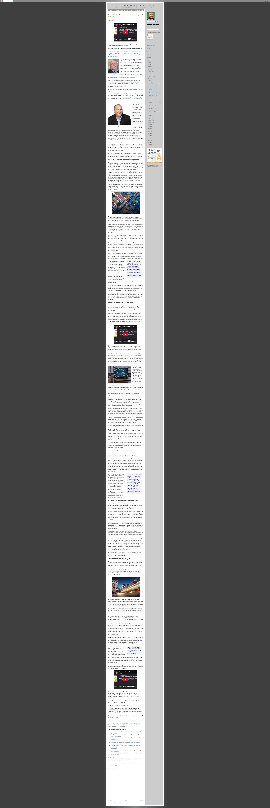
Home (126, 800)
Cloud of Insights (150, 46)
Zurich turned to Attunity (125, 516)
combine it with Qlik (112, 189)
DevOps (133, 218)
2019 (149, 69)
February (151, 120)
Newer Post (110, 800)
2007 (149, 144)
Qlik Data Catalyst (114, 258)
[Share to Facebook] (112, 20)
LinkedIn (148, 51)
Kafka (142, 117)
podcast (115, 48)
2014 (149, 131)
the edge (136, 65)
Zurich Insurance (116, 503)
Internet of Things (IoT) (130, 95)
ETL (138, 132)
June (150, 82)
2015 (149, 130)
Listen (109, 48)
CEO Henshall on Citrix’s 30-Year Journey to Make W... (155, 103)
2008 (149, 142)
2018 (149, 124)
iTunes (123, 48)
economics (134, 759)
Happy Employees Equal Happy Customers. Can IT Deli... (155, 93)
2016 (149, 128)
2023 (149, 62)
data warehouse (112, 270)
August (150, 78)
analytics (115, 758)
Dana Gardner (123, 51)
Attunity (119, 83)
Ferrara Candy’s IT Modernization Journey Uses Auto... (155, 112)
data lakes (138, 138)
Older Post (142, 800)
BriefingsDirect (126, 53)
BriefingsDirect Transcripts (135, 5)
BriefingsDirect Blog (151, 45)
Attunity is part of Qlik (122, 184)
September (151, 76)
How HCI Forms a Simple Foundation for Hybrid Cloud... (155, 109)
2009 (149, 140)
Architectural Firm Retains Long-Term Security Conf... (155, 87)
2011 (149, 137)
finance (140, 759)
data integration (116, 759)
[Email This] (108, 20)
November (151, 73)
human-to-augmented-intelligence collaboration (124, 77)
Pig (139, 544)
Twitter (148, 52)
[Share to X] (111, 20)
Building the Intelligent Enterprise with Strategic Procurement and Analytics (126, 745)
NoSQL (134, 166)
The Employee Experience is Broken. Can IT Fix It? (154, 84)
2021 (149, 66)
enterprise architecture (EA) (137, 392)
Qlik (141, 48)
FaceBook (149, 48)
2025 (149, 59)
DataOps (128, 186)
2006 (149, 146)
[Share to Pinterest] (113, 20)
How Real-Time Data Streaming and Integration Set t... (155, 106)
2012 (149, 135)
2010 (149, 139)
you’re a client (129, 450)
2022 (149, 64)
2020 (149, 68)
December (151, 71)
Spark (123, 171)
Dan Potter (128, 82)
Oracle (126, 167)
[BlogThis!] (109, 20)
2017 (149, 126)
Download (127, 48)
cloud (133, 136)
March (150, 118)
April (150, 117)
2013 (149, 133)
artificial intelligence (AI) (125, 97)
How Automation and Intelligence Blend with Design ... (154, 97)
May (150, 115)
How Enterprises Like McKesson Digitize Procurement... (155, 100)
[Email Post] (113, 757)
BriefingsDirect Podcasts (151, 44)
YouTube (148, 54)
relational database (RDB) (114, 155)
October (151, 75)
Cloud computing (134, 758)
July (150, 80)
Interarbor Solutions (113, 760)
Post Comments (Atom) (117, 802)
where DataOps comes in (130, 227)
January (151, 122)
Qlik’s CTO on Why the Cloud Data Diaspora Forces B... (155, 90)
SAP (139, 353)
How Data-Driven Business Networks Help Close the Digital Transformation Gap (127, 740)
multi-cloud (112, 56)
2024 (149, 60)
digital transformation (126, 759)
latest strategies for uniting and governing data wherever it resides (131, 73)
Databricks (120, 436)
